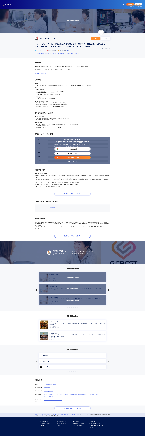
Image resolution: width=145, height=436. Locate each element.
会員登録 (130, 4)
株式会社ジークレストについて (42, 73)
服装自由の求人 (73, 394)
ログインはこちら (72, 161)
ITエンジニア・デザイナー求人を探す (53, 400)
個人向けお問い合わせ (61, 421)
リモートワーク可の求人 (62, 394)
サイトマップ (92, 421)
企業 (106, 38)
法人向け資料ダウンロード (78, 423)
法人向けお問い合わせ (61, 423)
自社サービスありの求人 (49, 394)
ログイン (138, 4)
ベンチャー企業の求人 (95, 394)
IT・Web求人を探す (44, 421)
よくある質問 (76, 421)
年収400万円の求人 (48, 391)
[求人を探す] (123, 4)
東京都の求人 (47, 387)
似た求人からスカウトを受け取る (72, 194)
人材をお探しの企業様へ (45, 423)
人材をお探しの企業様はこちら (135, 6)
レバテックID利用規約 (63, 144)
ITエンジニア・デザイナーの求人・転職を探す (60, 414)
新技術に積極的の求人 (83, 394)
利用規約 (56, 144)
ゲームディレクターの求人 (50, 384)
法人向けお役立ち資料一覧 (94, 423)
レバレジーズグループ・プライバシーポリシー (78, 144)
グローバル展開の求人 (49, 396)
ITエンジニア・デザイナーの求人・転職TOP (42, 414)
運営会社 (42, 425)
